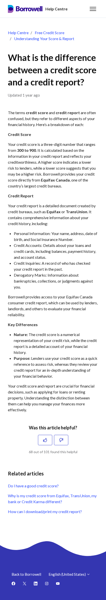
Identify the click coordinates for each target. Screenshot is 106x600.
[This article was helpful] (45, 440)
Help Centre (18, 32)
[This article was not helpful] (61, 440)
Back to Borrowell (26, 574)
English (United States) (68, 574)
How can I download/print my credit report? (45, 511)
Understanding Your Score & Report (44, 38)
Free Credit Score (49, 32)
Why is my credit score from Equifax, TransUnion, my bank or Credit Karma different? (52, 498)
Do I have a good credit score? (33, 485)
